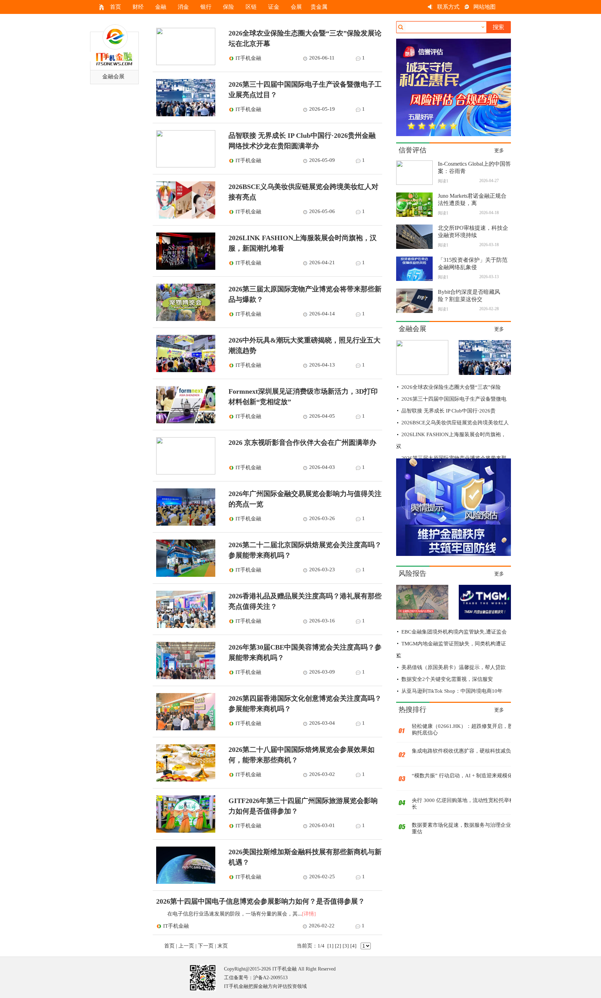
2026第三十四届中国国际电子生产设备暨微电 (453, 399)
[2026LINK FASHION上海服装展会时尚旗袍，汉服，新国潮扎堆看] (184, 268)
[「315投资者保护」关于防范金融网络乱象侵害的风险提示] (414, 279)
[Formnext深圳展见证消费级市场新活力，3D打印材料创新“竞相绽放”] (184, 421)
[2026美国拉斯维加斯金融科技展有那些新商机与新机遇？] (184, 882)
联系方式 (448, 7)
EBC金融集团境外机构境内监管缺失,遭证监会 (454, 632)
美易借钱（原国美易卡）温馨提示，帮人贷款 (453, 667)
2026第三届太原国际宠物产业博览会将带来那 (453, 458)
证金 (273, 7)
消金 (183, 7)
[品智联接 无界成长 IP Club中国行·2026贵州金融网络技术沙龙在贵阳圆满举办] (184, 165)
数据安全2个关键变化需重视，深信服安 (447, 679)
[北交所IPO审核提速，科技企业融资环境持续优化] (414, 247)
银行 (205, 7)
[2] (338, 946)
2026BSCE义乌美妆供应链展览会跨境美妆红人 (455, 422)
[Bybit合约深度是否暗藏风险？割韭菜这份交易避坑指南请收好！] (414, 311)
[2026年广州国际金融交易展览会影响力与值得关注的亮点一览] (184, 524)
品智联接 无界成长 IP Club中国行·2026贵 (448, 411)
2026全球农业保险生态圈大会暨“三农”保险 (451, 387)
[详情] (309, 914)
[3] (346, 946)
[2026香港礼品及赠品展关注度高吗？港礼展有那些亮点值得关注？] (184, 626)
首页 (115, 7)
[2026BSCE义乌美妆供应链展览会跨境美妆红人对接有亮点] (184, 217)
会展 (296, 7)
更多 (499, 150)
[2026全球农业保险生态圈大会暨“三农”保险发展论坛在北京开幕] (184, 63)
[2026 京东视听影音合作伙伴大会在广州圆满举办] (184, 473)
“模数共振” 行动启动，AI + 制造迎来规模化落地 (467, 775)
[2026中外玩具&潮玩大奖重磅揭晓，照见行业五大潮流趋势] (184, 370)
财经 (138, 7)
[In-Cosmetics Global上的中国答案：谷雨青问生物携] (414, 183)
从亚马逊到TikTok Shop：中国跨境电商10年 (452, 691)
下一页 (206, 946)
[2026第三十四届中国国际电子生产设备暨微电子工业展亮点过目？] (184, 114)
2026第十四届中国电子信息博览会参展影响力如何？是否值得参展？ (260, 901)
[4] (353, 946)
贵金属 (319, 7)
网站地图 (484, 7)
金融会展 (113, 76)
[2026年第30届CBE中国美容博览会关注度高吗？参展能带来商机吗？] (184, 677)
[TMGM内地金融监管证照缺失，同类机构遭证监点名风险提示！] (485, 618)
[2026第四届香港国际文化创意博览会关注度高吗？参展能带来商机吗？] (184, 728)
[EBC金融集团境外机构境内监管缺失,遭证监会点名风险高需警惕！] (422, 618)
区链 (251, 7)
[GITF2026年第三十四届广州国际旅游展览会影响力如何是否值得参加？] (184, 831)
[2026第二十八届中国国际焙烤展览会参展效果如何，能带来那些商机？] (184, 780)
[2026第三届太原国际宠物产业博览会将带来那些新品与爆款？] (184, 319)
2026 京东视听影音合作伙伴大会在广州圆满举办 (302, 442)
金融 (160, 7)
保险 (228, 7)
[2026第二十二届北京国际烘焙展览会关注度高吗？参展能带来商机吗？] (184, 575)
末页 (222, 946)
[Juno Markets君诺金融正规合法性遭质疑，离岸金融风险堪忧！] (414, 215)
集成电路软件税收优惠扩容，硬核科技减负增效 (466, 751)
